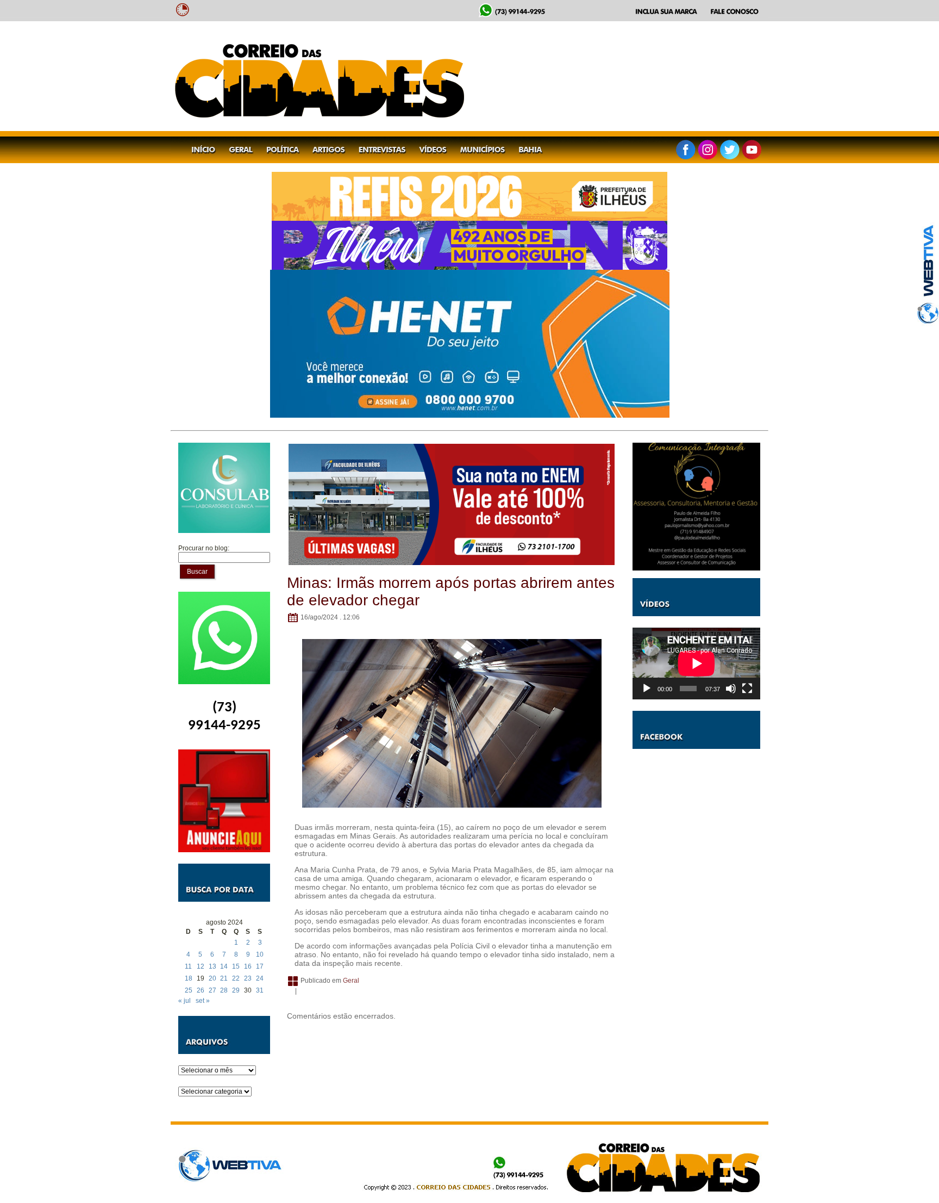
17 (260, 966)
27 (212, 990)
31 (260, 990)
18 (188, 978)
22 (236, 978)
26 (200, 990)
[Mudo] (730, 688)
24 (260, 978)
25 (188, 990)
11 (188, 966)
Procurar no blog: (203, 548)
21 (224, 978)
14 (224, 966)
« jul (184, 1000)
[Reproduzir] (646, 688)
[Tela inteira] (747, 688)
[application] (696, 663)
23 (248, 978)
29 (236, 990)
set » (203, 1000)
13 (212, 966)
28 (224, 990)
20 (212, 978)
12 (200, 966)
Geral (351, 980)
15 (236, 966)
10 (260, 954)
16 (248, 966)
